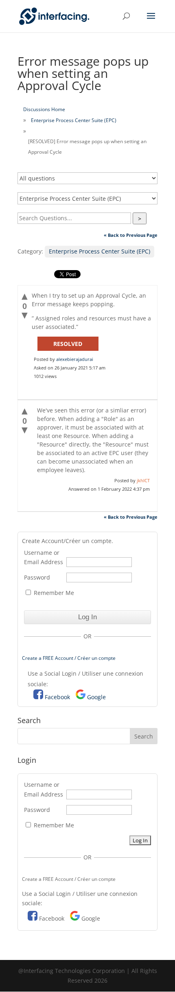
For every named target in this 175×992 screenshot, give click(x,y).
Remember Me (53, 593)
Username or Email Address (43, 557)
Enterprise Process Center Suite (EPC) (73, 120)
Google (96, 697)
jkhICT (143, 480)
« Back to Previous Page (131, 235)
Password (37, 577)
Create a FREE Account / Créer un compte (69, 658)
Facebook (57, 697)
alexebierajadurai (74, 359)
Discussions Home (44, 109)
